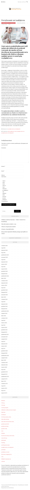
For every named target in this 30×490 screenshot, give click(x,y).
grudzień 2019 (4, 371)
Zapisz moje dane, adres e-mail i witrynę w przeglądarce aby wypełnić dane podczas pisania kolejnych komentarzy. (5, 191)
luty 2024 (3, 287)
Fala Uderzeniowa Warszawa (7, 421)
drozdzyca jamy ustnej (6, 417)
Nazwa (3, 166)
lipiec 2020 (3, 360)
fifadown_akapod (21, 23)
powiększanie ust (20, 131)
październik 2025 (5, 255)
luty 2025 (3, 266)
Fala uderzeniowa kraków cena (8, 224)
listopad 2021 (4, 332)
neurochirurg (4, 438)
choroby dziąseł (4, 407)
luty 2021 (3, 348)
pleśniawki (3, 440)
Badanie (3, 400)
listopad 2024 (4, 273)
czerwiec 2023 (4, 299)
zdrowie (3, 461)
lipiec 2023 (3, 297)
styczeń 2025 (4, 269)
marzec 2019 (4, 388)
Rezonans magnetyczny (6, 454)
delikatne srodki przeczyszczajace (8, 410)
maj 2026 (3, 248)
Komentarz (3, 147)
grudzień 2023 (4, 290)
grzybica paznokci (5, 424)
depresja (3, 412)
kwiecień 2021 (4, 343)
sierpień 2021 (4, 339)
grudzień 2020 (4, 350)
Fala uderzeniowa (5, 419)
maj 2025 (3, 259)
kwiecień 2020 (4, 364)
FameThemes (11, 487)
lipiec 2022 (3, 315)
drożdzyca (3, 414)
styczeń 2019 (4, 393)
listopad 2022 (4, 308)
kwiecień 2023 (4, 304)
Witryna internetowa (3, 176)
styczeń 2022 (4, 327)
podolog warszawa (5, 445)
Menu (4, 2)
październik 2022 (5, 311)
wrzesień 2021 (4, 336)
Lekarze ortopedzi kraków (7, 229)
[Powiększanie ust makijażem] (15, 35)
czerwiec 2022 (4, 318)
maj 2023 (3, 301)
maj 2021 (3, 341)
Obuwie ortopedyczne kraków (8, 226)
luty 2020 (3, 369)
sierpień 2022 (4, 313)
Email (2, 171)
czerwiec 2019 (4, 383)
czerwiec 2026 (4, 245)
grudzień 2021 (4, 329)
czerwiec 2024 (4, 280)
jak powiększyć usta (12, 131)
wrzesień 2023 (4, 294)
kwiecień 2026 (4, 250)
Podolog (3, 442)
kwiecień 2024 (4, 283)
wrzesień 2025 (4, 257)
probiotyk (3, 449)
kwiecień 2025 (4, 262)
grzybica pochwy (4, 426)
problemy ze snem (5, 452)
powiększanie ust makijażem (8, 23)
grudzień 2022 (4, 306)
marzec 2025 (4, 264)
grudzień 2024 (4, 271)
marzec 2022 (4, 322)
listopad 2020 (4, 353)
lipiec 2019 (3, 381)
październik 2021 (5, 334)
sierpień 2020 (4, 357)
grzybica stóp (4, 428)
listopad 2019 (4, 374)
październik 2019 (5, 376)
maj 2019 (3, 386)
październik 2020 (5, 355)
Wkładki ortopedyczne (6, 459)
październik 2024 (5, 276)
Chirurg (2, 403)
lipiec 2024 (3, 278)
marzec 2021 (4, 346)
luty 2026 (3, 252)
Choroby (3, 405)
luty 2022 (3, 325)
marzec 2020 (4, 367)
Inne (2, 431)
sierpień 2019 (4, 379)
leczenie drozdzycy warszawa (7, 435)
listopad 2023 (4, 292)
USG (2, 456)
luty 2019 (3, 390)
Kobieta (3, 433)
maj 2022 (3, 320)
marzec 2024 (4, 285)
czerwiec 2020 (4, 362)
